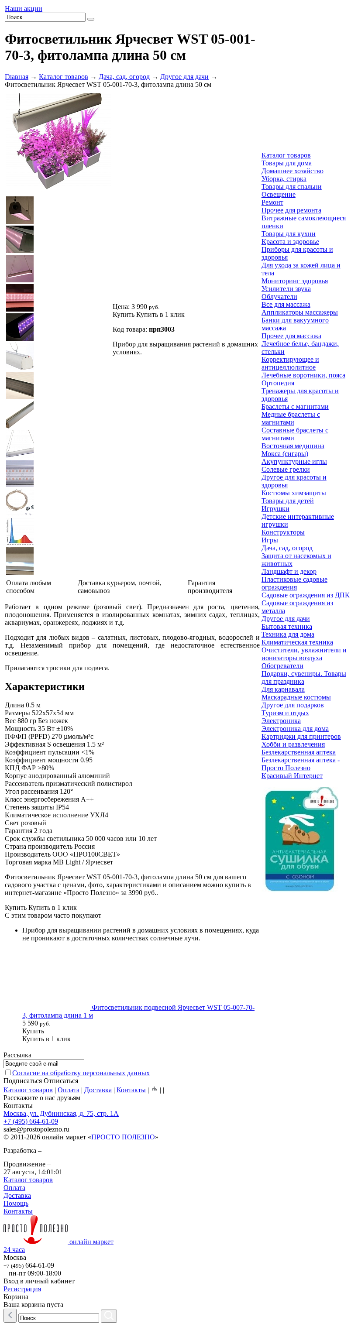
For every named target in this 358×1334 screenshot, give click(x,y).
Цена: (121, 306)
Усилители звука (286, 288)
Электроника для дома (295, 728)
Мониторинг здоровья (295, 281)
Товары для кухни (289, 233)
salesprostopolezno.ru (36, 1129)
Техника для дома (288, 634)
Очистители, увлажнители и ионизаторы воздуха (304, 654)
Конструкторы (283, 532)
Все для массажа (286, 304)
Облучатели (279, 296)
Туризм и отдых (285, 713)
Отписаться (61, 1080)
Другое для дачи (184, 76)
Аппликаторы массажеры (300, 312)
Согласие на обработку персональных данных (81, 1073)
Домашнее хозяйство (293, 171)
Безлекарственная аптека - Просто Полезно (301, 764)
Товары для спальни (292, 186)
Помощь (15, 1203)
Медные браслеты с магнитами (291, 418)
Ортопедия (278, 383)
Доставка (98, 1090)
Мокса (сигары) (285, 453)
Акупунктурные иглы (294, 461)
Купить (123, 314)
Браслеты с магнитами (295, 406)
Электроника (281, 720)
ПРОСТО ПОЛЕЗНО (123, 1137)
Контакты (131, 1090)
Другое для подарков (293, 705)
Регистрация (22, 1289)
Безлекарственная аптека (299, 752)
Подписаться (22, 1080)
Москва (14, 1257)
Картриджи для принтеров (301, 736)
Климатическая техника (297, 642)
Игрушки (275, 508)
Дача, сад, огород (124, 76)
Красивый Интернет (292, 775)
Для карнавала (283, 689)
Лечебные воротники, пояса (303, 375)
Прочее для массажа (291, 336)
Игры (270, 540)
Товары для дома (287, 163)
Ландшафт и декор (289, 571)
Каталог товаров (63, 76)
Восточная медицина (293, 445)
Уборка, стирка (284, 178)
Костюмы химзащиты (294, 493)
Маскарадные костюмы (296, 697)
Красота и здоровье (290, 241)
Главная (16, 76)
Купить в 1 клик (160, 314)
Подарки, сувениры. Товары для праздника (304, 677)
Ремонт (272, 202)
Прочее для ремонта (291, 210)
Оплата (68, 1090)
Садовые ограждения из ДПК (306, 595)
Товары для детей (288, 500)
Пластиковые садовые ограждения (294, 583)
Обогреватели (282, 665)
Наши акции (23, 8)
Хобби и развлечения (293, 744)
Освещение (279, 194)
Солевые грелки (286, 469)
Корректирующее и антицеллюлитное (290, 363)
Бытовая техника (287, 626)
